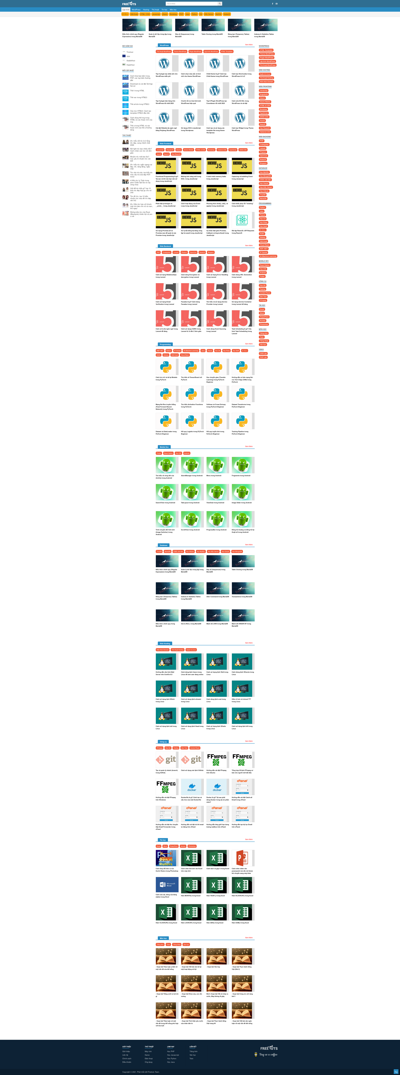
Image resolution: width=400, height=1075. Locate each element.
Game (147, 1055)
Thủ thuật (155, 9)
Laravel (176, 252)
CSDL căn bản (178, 551)
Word (165, 846)
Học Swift (236, 351)
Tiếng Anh (160, 944)
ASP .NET (160, 351)
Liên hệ (125, 1055)
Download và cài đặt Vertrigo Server (141, 85)
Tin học (164, 9)
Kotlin (158, 355)
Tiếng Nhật (176, 944)
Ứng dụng (148, 1062)
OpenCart (193, 252)
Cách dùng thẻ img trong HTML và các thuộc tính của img (141, 120)
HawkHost (131, 64)
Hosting (146, 9)
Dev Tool (184, 748)
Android (186, 453)
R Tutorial (177, 351)
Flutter (159, 453)
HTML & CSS (200, 150)
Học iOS (178, 453)
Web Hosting (165, 643)
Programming (165, 344)
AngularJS (170, 150)
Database (163, 545)
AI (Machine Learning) (191, 351)
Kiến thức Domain (163, 650)
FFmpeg (159, 748)
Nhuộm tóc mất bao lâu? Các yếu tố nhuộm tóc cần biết (140, 159)
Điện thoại (149, 1058)
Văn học (186, 944)
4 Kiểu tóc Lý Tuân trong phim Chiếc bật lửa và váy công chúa (140, 182)
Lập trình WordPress (211, 51)
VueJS (159, 154)
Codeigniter (166, 252)
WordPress (136, 9)
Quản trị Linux (191, 650)
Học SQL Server (213, 551)
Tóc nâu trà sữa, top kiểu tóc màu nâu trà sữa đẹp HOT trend (141, 174)
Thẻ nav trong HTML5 (138, 97)
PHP (181, 14)
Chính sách (126, 1058)
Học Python (171, 1058)
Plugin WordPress (195, 51)
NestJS (166, 154)
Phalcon (184, 252)
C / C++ (125, 14)
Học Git (168, 748)
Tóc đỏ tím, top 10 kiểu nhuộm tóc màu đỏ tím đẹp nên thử (140, 198)
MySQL (218, 14)
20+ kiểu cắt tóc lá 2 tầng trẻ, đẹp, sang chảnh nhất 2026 (140, 143)
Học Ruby (226, 351)
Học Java (171, 1062)
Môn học (173, 9)
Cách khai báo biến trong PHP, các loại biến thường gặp (140, 78)
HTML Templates (226, 51)
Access (183, 846)
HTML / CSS (145, 14)
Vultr (128, 56)
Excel (158, 846)
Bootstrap (173, 14)
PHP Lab (263, 357)
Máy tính (148, 1051)
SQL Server (208, 14)
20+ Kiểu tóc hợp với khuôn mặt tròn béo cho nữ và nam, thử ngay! (141, 206)
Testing (176, 748)
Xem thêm (249, 44)
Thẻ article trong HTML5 (139, 104)
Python (194, 14)
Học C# (217, 351)
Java (187, 14)
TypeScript (232, 150)
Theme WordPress (180, 51)
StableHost (131, 60)
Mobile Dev (164, 447)
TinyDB (159, 551)
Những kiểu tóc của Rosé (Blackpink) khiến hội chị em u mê (141, 214)
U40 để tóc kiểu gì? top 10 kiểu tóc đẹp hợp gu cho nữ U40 (140, 190)
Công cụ (163, 742)
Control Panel (194, 748)
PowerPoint (174, 846)
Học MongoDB (237, 551)
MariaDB (167, 551)
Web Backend (165, 246)
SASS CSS (243, 150)
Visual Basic (185, 355)
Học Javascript (173, 1055)
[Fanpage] (273, 3)
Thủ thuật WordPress (164, 51)
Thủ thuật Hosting (177, 650)
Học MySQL (201, 551)
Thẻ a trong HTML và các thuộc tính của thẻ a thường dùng (141, 128)
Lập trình (125, 9)
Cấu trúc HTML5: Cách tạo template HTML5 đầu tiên (140, 112)
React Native (168, 453)
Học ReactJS (176, 154)
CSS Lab (263, 353)
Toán (168, 944)
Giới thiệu (126, 1051)
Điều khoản (126, 1062)
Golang (166, 355)
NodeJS (227, 14)
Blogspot (211, 252)
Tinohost (130, 52)
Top (396, 1072)
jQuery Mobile (188, 150)
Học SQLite (190, 551)
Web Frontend (165, 143)
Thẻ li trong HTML (137, 90)
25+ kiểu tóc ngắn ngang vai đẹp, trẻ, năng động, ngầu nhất (141, 166)
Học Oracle (225, 551)
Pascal (210, 351)
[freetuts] (138, 3)
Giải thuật (134, 14)
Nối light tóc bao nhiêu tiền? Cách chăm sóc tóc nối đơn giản (141, 151)
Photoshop (192, 846)
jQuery (164, 14)
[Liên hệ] (277, 3)
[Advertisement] (137, 253)
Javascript (156, 14)
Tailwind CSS (222, 150)
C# (201, 14)
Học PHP (170, 1051)
